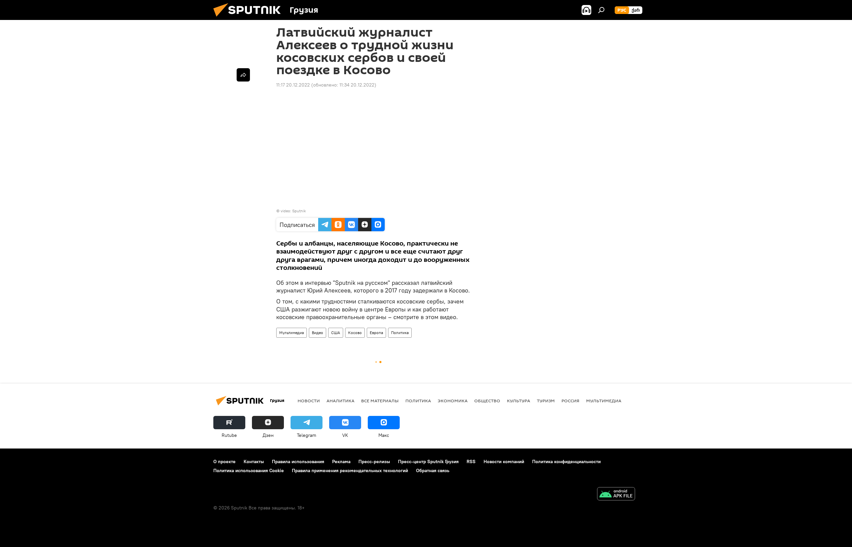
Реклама (341, 461)
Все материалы (380, 401)
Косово (355, 332)
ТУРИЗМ (546, 401)
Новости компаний (504, 461)
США (335, 332)
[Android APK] (616, 494)
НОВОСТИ (309, 401)
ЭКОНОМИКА (453, 401)
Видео (317, 332)
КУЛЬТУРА (518, 401)
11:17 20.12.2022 (293, 85)
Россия (570, 401)
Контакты (254, 461)
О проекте (224, 461)
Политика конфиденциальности (566, 461)
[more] (243, 75)
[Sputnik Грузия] (250, 18)
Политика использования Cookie (248, 470)
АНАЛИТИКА (340, 401)
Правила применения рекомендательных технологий (350, 470)
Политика (400, 332)
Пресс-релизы (374, 461)
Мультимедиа (291, 332)
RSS (471, 461)
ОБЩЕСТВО (487, 401)
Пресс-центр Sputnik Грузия (428, 461)
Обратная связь (432, 470)
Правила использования (298, 461)
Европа (376, 332)
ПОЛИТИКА (418, 401)
